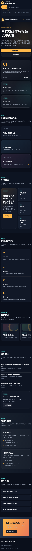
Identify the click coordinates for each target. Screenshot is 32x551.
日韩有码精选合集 (14, 7)
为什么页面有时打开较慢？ (10, 503)
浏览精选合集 (16, 50)
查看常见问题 (8, 405)
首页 (5, 7)
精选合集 (28, 19)
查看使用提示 (16, 55)
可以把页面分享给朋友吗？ (10, 509)
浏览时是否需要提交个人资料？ (11, 497)
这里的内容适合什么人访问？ (11, 491)
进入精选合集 (11, 531)
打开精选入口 (7, 216)
